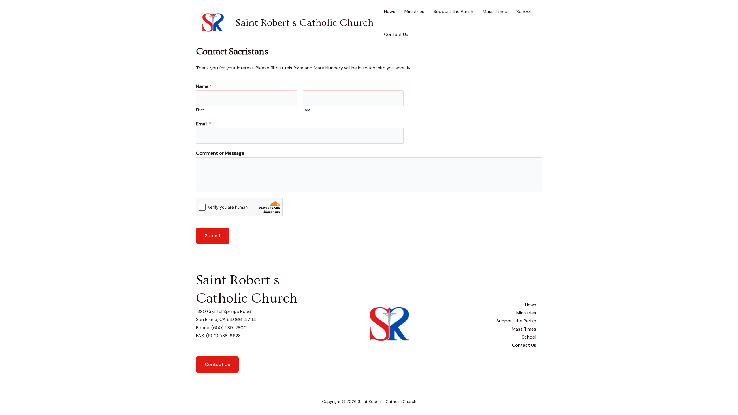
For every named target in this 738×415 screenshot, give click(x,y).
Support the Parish (453, 11)
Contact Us (396, 34)
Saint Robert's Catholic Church (304, 23)
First (200, 109)
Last (307, 109)
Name (204, 86)
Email (203, 124)
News (389, 11)
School (523, 11)
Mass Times (495, 11)
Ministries (414, 11)
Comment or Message (220, 153)
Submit (213, 236)
